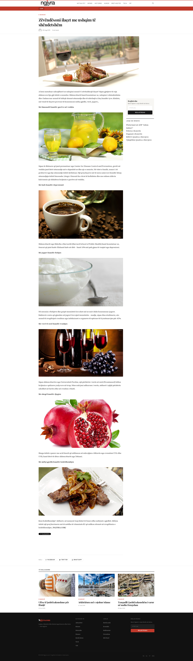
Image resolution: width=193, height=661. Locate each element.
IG (146, 656)
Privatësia (106, 634)
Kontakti (106, 627)
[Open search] (152, 3)
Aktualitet (81, 3)
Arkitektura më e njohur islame (94, 602)
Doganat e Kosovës (134, 134)
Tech (125, 3)
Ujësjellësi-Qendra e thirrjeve (139, 140)
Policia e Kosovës (133, 131)
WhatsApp (78, 560)
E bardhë (42, 15)
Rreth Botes (116, 3)
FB (143, 656)
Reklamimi (106, 630)
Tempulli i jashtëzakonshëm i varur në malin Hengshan (136, 604)
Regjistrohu (140, 112)
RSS (153, 656)
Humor (106, 3)
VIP (130, 3)
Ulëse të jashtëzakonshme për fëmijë (54, 604)
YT (149, 656)
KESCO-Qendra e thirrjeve (137, 137)
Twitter (64, 560)
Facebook (51, 560)
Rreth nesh (107, 623)
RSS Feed (106, 638)
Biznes (90, 3)
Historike (98, 3)
